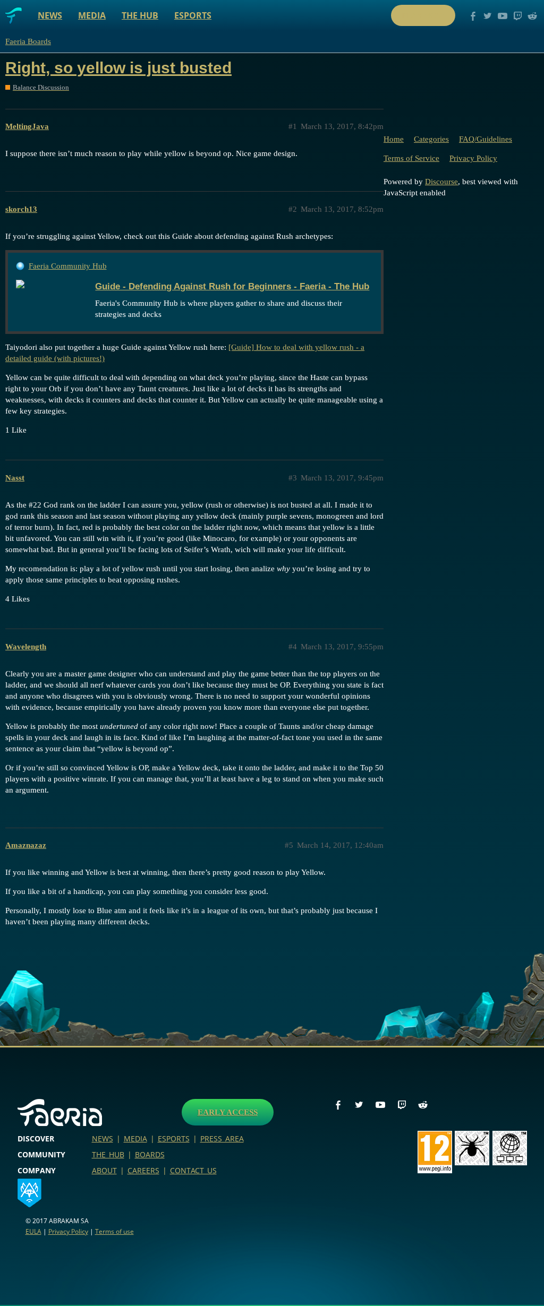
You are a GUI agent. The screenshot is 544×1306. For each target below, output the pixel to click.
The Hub (140, 15)
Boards (150, 1154)
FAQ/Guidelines (485, 139)
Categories (431, 139)
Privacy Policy (473, 158)
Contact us (193, 1170)
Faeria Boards (28, 41)
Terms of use (114, 1231)
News (50, 15)
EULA (33, 1231)
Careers (143, 1170)
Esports (192, 15)
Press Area (222, 1138)
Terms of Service (411, 158)
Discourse (441, 181)
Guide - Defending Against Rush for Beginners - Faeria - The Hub (232, 286)
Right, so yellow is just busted (118, 67)
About (104, 1170)
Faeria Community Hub (68, 266)
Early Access (228, 1112)
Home (394, 139)
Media (92, 15)
